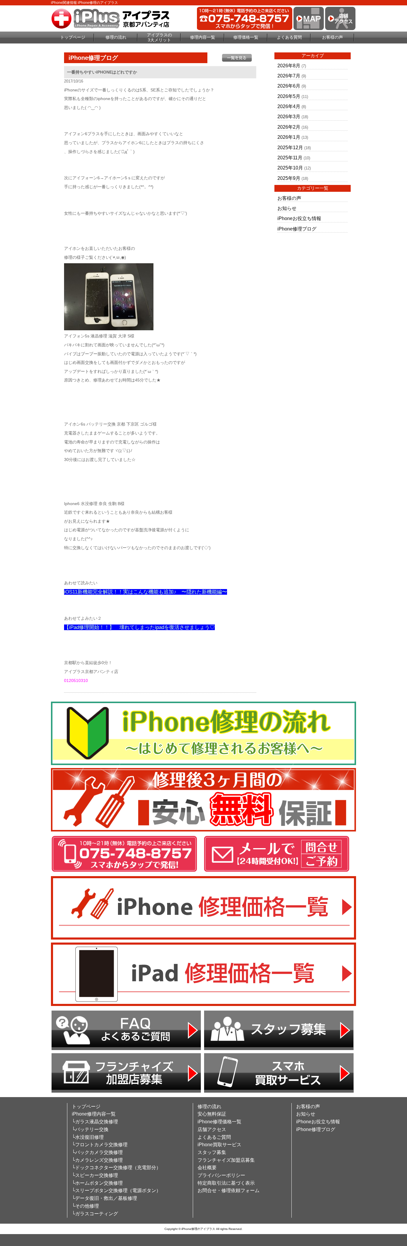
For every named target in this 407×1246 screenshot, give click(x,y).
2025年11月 (289, 157)
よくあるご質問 (214, 1137)
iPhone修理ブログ (296, 228)
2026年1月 (288, 137)
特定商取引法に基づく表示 (226, 1183)
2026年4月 (288, 106)
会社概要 (207, 1167)
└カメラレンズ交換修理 (97, 1160)
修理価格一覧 (245, 37)
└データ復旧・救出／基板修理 (104, 1198)
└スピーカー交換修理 (95, 1175)
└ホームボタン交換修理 (97, 1183)
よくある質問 (289, 37)
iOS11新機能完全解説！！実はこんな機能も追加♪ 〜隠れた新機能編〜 (145, 592)
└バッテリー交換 (90, 1129)
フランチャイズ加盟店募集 (226, 1160)
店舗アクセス (212, 1129)
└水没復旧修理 (88, 1137)
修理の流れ (115, 37)
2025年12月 (290, 147)
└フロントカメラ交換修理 (100, 1144)
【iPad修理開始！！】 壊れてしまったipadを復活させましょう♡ (139, 627)
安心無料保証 (212, 1113)
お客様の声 (332, 37)
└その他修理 (85, 1205)
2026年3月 (288, 116)
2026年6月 (288, 85)
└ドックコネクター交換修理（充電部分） (116, 1167)
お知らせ (286, 208)
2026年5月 (288, 96)
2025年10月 (290, 167)
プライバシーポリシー (221, 1175)
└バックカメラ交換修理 (97, 1152)
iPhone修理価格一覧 (219, 1121)
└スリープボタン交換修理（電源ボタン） (116, 1190)
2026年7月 (288, 75)
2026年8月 (288, 65)
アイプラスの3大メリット (159, 37)
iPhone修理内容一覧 (94, 1113)
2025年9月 (288, 178)
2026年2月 (288, 127)
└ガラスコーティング (95, 1213)
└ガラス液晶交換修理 (95, 1121)
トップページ (72, 37)
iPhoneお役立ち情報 (299, 218)
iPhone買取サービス (219, 1144)
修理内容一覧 (202, 37)
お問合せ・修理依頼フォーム (229, 1190)
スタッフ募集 (212, 1152)
